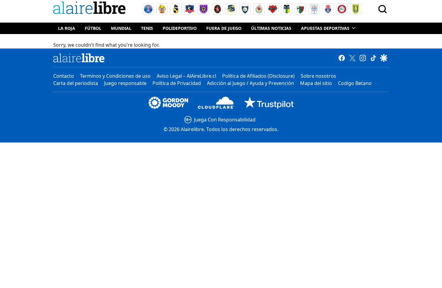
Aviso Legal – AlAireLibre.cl (186, 76)
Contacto (63, 76)
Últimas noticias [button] (271, 28)
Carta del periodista (75, 83)
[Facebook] (341, 58)
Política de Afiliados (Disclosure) (258, 76)
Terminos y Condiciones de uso (115, 76)
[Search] (382, 9)
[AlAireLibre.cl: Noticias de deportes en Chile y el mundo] (79, 57)
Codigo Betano (355, 83)
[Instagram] (363, 58)
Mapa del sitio (316, 83)
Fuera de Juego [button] (223, 28)
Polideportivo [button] (180, 28)
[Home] (90, 9)
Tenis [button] (147, 28)
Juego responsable (125, 83)
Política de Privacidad (176, 83)
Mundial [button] (121, 28)
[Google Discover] (384, 58)
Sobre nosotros (318, 76)
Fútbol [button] (93, 28)
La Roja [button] (66, 28)
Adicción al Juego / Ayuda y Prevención (250, 83)
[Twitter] (352, 58)
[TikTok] (373, 58)
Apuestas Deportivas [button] (325, 28)
